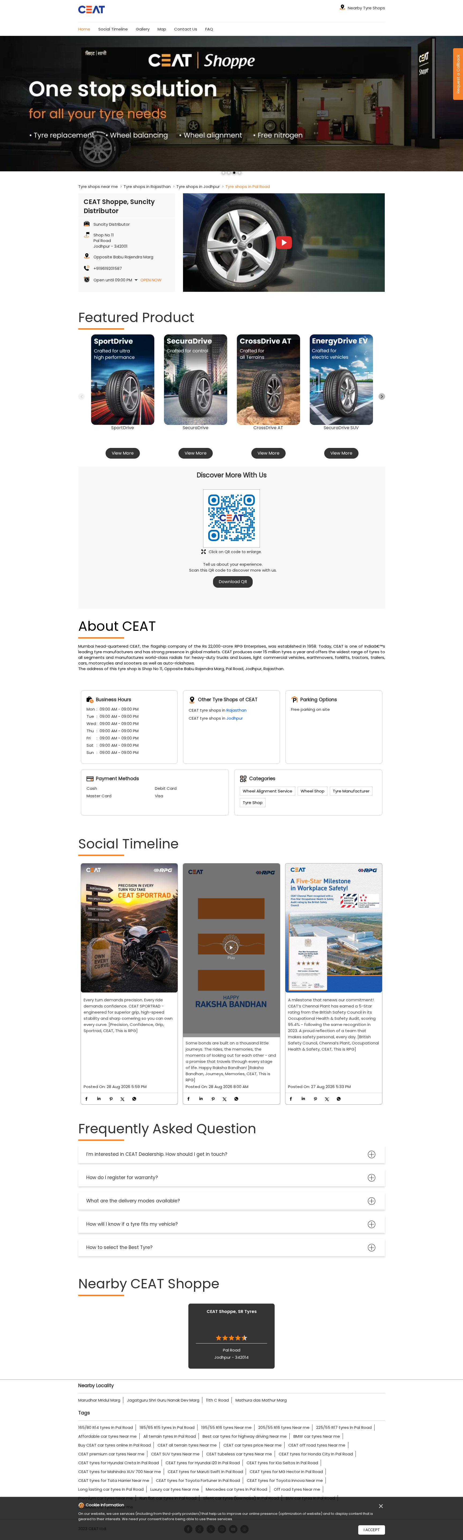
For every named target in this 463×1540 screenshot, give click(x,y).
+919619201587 (108, 268)
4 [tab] (239, 172)
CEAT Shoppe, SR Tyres (232, 1311)
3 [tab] (234, 172)
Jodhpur (234, 718)
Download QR (233, 582)
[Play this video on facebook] (231, 950)
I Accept (372, 1530)
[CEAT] (91, 10)
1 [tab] (223, 172)
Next (382, 396)
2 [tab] (228, 172)
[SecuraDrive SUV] (341, 379)
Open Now (151, 280)
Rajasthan (236, 710)
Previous (81, 396)
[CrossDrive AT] (268, 379)
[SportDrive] (122, 379)
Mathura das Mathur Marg (261, 1400)
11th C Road (217, 1400)
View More (123, 453)
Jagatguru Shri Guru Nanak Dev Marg (163, 1400)
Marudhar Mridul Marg (99, 1400)
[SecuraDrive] (195, 379)
